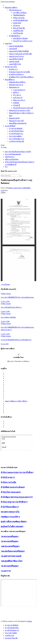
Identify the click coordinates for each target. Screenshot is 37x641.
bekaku (29, 621)
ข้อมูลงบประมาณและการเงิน (19, 110)
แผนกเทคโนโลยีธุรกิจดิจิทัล (19, 51)
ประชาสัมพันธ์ (10, 126)
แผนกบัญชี (13, 49)
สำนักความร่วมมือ (8, 482)
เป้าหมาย (16, 25)
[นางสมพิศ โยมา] (18, 355)
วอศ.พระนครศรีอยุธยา (10, 546)
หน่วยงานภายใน (11, 67)
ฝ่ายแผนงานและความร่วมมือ (19, 72)
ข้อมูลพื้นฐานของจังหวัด (17, 123)
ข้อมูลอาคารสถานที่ (16, 121)
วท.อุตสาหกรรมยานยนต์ (11, 556)
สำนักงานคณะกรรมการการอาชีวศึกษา (17, 472)
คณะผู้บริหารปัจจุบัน (20, 38)
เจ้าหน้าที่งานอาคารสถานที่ (23, 108)
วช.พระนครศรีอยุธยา (10, 536)
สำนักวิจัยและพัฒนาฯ (10, 507)
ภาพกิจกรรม (9, 635)
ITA (6, 167)
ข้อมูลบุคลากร (14, 87)
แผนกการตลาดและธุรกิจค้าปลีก (20, 54)
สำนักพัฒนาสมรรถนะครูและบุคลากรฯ (17, 497)
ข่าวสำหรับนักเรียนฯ (16, 131)
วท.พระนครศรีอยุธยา (10, 541)
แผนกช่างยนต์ (14, 61)
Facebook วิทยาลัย (11, 638)
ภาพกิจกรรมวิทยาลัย (16, 141)
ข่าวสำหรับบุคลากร (16, 133)
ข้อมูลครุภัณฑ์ (14, 118)
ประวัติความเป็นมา (20, 12)
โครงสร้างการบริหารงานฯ (22, 41)
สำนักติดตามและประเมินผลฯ (13, 487)
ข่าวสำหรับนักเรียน (12, 628)
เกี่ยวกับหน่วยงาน (15, 10)
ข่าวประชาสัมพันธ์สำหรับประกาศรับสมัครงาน (16, 340)
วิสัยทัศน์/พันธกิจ (19, 15)
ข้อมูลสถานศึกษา (11, 7)
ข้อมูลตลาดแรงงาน (16, 85)
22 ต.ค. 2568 (5, 311)
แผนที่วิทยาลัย (18, 31)
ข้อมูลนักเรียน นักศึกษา (17, 82)
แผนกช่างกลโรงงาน (16, 56)
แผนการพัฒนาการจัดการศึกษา (16, 401)
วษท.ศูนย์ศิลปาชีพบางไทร (11, 561)
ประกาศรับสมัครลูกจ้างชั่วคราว (11, 307)
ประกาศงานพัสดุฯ (15, 136)
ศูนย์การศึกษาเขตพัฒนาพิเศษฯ (14, 521)
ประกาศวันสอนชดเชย (13, 154)
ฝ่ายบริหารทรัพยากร (16, 74)
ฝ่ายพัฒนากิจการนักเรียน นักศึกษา (21, 77)
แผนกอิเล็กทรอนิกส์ (16, 59)
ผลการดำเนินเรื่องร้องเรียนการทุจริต (18, 152)
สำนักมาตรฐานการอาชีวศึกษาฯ (14, 502)
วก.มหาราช (6, 571)
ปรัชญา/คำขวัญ (19, 18)
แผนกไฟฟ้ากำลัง (15, 64)
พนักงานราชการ (19, 100)
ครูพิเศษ (16, 103)
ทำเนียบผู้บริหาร (15, 36)
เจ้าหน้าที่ (16, 105)
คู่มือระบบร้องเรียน (11, 159)
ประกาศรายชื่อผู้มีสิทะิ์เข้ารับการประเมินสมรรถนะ (17, 297)
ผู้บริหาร (16, 92)
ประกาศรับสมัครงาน (16, 139)
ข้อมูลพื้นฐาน (9, 79)
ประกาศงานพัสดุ (11, 633)
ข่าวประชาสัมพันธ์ (15, 128)
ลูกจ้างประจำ (18, 97)
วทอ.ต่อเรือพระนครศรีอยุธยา (13, 551)
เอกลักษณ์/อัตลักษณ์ (20, 20)
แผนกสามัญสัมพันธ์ (16, 46)
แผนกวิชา (8, 43)
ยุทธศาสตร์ (17, 23)
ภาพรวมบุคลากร (19, 90)
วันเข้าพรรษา (10, 157)
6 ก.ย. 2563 (5, 344)
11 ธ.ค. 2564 (5, 301)
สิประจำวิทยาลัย (19, 28)
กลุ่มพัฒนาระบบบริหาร (10, 517)
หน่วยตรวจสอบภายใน (10, 512)
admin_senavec (14, 188)
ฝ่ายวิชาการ (13, 69)
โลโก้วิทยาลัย (18, 33)
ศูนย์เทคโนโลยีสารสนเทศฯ (12, 526)
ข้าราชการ (17, 95)
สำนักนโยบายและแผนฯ (11, 492)
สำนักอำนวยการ (8, 477)
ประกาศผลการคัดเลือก (8, 317)
